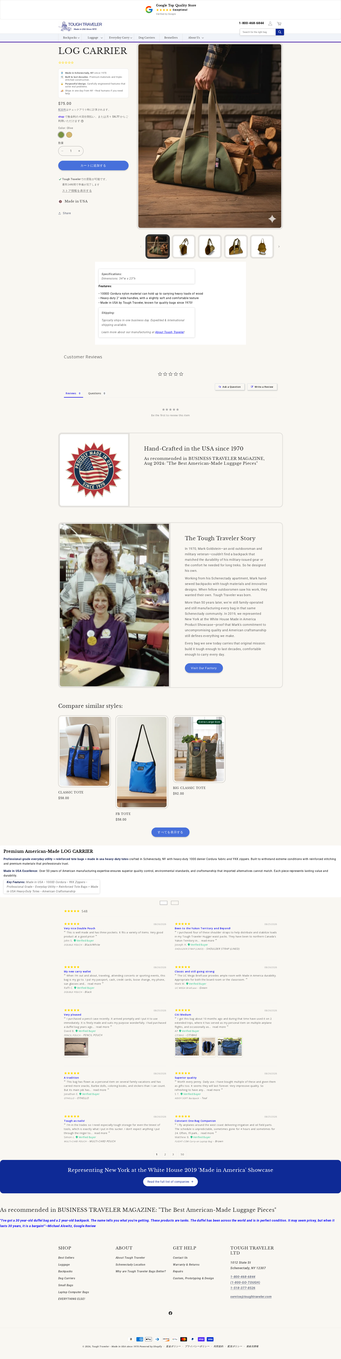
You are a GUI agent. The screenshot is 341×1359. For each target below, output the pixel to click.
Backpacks (65, 1271)
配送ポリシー (235, 1346)
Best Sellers (66, 1257)
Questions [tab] (94, 393)
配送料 (62, 109)
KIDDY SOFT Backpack (187, 1098)
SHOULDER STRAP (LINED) (189, 948)
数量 (61, 143)
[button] (69, 38)
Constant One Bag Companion (195, 1120)
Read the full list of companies (168, 1181)
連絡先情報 (252, 1346)
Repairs (178, 1271)
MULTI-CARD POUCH (75, 1141)
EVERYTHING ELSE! (71, 1299)
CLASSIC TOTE (71, 792)
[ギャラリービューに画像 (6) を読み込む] (262, 247)
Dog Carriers (66, 1278)
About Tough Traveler (169, 332)
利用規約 (218, 1346)
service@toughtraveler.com (251, 1296)
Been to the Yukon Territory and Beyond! (203, 928)
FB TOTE (123, 814)
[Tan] (69, 135)
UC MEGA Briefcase (186, 987)
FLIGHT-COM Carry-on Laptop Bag (193, 1141)
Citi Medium (183, 1014)
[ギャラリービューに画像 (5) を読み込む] (236, 247)
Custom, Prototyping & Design (193, 1278)
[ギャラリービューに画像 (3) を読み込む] (184, 247)
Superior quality (186, 1077)
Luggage (64, 1264)
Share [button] (67, 213)
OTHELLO (69, 1098)
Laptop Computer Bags (73, 1292)
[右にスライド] (279, 246)
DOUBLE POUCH (73, 944)
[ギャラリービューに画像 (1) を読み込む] (158, 247)
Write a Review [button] (264, 386)
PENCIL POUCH (72, 1035)
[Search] (280, 32)
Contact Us (180, 1257)
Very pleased (72, 1014)
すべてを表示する (170, 832)
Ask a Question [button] (232, 386)
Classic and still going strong (195, 971)
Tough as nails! (74, 1120)
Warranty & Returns (186, 1264)
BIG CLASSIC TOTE (189, 788)
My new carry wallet (77, 971)
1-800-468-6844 (251, 23)
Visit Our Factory (204, 668)
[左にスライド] (141, 246)
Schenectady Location (130, 1264)
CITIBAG (179, 1035)
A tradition (71, 1077)
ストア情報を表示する (77, 190)
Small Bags (65, 1285)
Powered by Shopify (151, 1346)
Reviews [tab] (71, 393)
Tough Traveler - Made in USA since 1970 (115, 1346)
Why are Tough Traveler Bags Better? (141, 1271)
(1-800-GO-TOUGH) (245, 1282)
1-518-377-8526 (242, 1288)
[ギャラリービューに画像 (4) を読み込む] (210, 247)
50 (182, 1154)
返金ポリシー (173, 1346)
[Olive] (61, 135)
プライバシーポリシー (197, 1346)
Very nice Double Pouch (79, 928)
